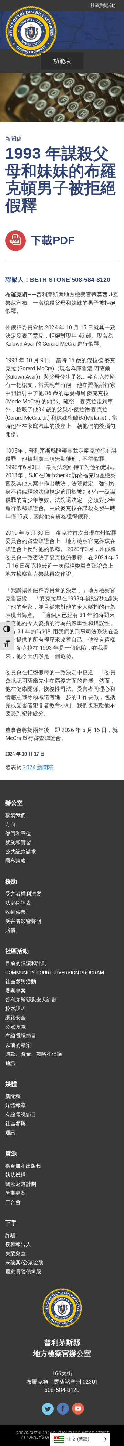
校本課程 (15, 1009)
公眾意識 (15, 1027)
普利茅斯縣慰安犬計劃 (31, 1000)
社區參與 (15, 1124)
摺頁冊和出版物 (23, 1166)
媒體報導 (15, 1105)
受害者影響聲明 (23, 921)
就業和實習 (18, 843)
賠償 (10, 930)
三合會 (13, 1202)
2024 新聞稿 (38, 767)
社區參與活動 (103, 5)
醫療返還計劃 (20, 1184)
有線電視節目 (20, 1036)
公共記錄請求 (20, 852)
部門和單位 (18, 834)
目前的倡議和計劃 (25, 963)
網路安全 (15, 1018)
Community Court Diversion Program (54, 973)
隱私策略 (15, 861)
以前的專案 (18, 1045)
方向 (10, 824)
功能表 (62, 61)
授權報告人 (18, 1244)
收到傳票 (15, 912)
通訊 (10, 1063)
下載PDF (51, 240)
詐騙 (10, 1236)
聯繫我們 (15, 816)
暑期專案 (15, 991)
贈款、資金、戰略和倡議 (33, 1054)
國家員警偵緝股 (23, 1272)
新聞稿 (13, 139)
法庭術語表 (18, 903)
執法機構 (15, 1175)
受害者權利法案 (23, 894)
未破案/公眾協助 (24, 1263)
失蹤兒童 (15, 1254)
